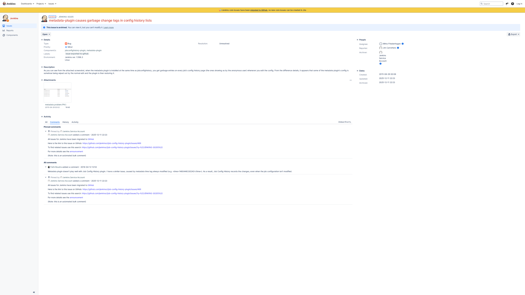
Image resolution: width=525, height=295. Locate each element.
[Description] (42, 67)
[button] (507, 4)
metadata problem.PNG (55, 104)
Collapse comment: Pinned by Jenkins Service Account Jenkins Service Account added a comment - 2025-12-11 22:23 (46, 131)
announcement (76, 151)
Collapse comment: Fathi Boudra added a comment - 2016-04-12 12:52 (46, 167)
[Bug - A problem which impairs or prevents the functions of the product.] (66, 43)
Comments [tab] (55, 122)
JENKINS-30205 (66, 17)
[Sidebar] (34, 292)
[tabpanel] (198, 164)
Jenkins (52, 17)
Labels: (47, 54)
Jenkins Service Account (74, 131)
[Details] (42, 40)
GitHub (91, 139)
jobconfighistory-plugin (75, 50)
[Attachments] (42, 80)
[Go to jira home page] (9, 3)
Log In (519, 3)
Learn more (108, 27)
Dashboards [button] (26, 3)
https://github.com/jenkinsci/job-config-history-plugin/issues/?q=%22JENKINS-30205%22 (122, 147)
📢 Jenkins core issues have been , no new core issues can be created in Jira (262, 10)
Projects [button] (40, 3)
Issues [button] (51, 3)
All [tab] (46, 122)
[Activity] (42, 117)
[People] (357, 40)
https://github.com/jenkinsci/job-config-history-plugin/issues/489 (112, 143)
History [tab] (65, 122)
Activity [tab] (75, 122)
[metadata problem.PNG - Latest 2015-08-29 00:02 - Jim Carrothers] (57, 92)
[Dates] (357, 71)
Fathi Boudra (56, 167)
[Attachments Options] (350, 80)
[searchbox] (491, 4)
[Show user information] (403, 43)
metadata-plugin (94, 50)
